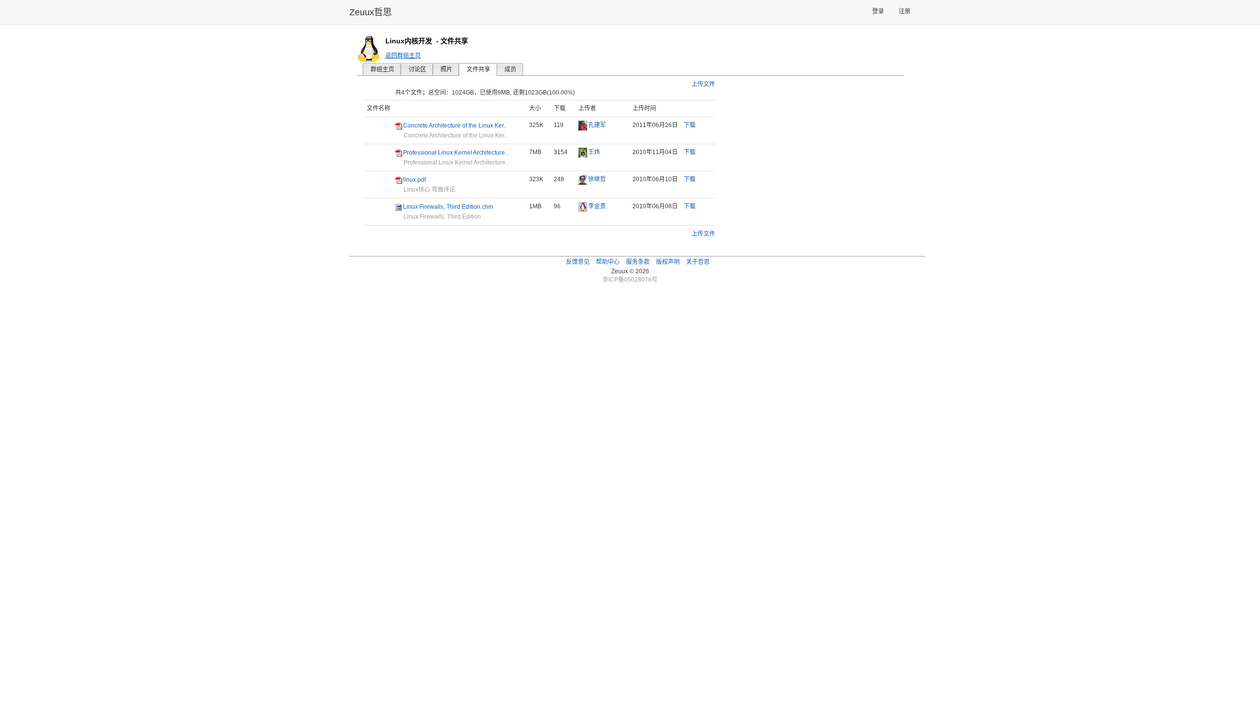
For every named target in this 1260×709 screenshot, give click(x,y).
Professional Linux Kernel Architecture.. (455, 152)
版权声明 (668, 261)
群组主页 (382, 69)
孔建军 (597, 125)
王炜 (594, 152)
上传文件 (703, 84)
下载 (689, 125)
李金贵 (597, 206)
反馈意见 (578, 261)
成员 (510, 69)
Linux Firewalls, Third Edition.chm (448, 206)
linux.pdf (414, 179)
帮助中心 (608, 261)
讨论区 (417, 69)
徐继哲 (597, 179)
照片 (446, 69)
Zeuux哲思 (370, 12)
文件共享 (478, 69)
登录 (878, 11)
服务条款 (638, 261)
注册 (905, 11)
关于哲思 (698, 261)
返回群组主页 (403, 55)
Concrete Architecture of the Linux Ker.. (454, 125)
